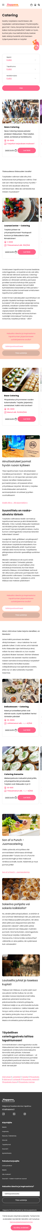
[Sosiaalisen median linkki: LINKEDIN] (14, 1115)
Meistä (4, 1127)
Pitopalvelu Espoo (9, 1082)
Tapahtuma (11, 68)
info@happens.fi (8, 1109)
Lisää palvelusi (7, 1166)
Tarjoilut (25, 1077)
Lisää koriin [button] (9, 150)
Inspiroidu (5, 1131)
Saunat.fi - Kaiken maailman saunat (14, 1179)
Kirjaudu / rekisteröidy (9, 1136)
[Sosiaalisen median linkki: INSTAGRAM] (24, 1115)
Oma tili (4, 1140)
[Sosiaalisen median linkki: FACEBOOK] (3, 1115)
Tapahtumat (6, 1144)
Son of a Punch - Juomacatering (16, 872)
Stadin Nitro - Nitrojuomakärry (15, 502)
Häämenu (7, 1079)
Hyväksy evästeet (21, 1227)
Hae (21, 88)
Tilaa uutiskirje (21, 1200)
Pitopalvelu (34, 1077)
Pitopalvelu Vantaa (27, 1082)
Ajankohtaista (6, 1153)
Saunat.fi (5, 1149)
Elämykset (6, 1077)
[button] (3, 5)
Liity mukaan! (6, 1174)
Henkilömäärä (12, 77)
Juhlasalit (17, 1079)
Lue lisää (26, 150)
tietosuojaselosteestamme (21, 1222)
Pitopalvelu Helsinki (30, 1079)
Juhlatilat (16, 1077)
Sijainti (9, 58)
